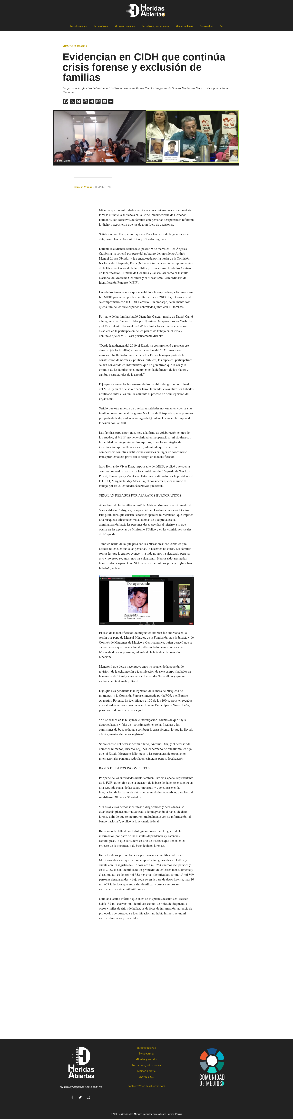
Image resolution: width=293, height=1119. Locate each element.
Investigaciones (78, 26)
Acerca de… (206, 26)
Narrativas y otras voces (155, 26)
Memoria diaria (184, 26)
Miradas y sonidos (124, 26)
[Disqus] (146, 980)
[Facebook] (72, 1097)
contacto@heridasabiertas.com (146, 1086)
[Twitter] (80, 1097)
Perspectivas (101, 26)
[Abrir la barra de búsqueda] (221, 26)
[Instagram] (88, 1097)
